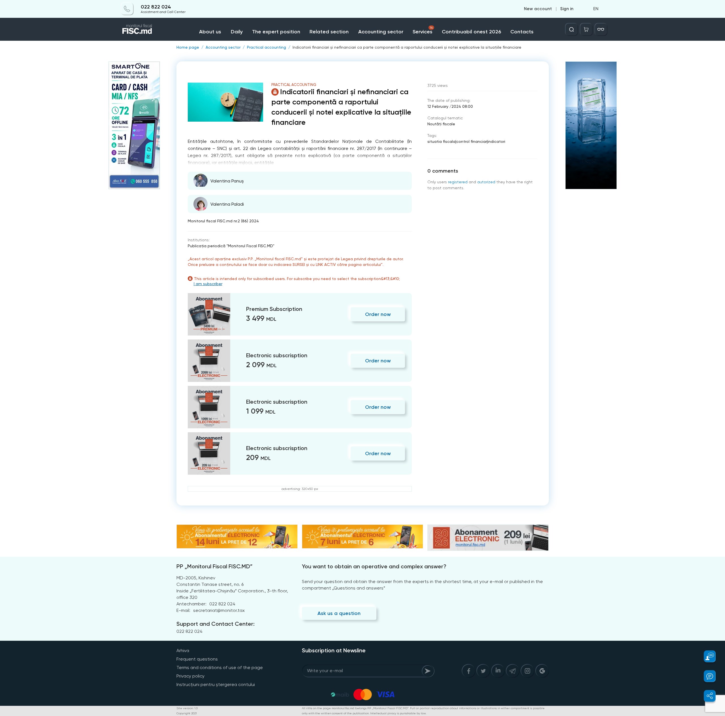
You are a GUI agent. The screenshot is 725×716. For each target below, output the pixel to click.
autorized (486, 182)
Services (423, 30)
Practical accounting (266, 47)
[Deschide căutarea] (571, 29)
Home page (187, 47)
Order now (378, 314)
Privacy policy (190, 676)
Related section (329, 32)
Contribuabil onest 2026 (471, 32)
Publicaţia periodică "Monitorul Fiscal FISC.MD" (231, 246)
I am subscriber (208, 283)
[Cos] (586, 29)
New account (538, 9)
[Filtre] (601, 29)
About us (210, 32)
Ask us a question (339, 613)
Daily (237, 32)
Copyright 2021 (186, 713)
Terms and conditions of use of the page (219, 667)
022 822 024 (156, 7)
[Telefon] (127, 9)
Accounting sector (380, 32)
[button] (706, 656)
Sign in (566, 9)
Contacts (522, 32)
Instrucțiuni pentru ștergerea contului (215, 684)
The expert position (276, 32)
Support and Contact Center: (215, 623)
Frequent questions (197, 659)
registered (458, 182)
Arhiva (182, 650)
